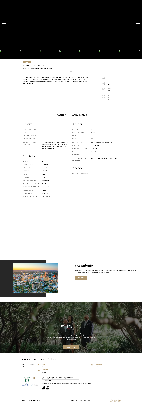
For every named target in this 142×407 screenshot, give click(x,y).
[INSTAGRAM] (115, 400)
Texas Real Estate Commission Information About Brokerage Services (60, 378)
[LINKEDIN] (119, 400)
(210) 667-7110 (99, 366)
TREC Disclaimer (46, 380)
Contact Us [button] (71, 347)
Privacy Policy (87, 400)
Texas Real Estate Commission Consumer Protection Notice (58, 377)
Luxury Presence (35, 400)
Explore (81, 277)
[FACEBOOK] (111, 400)
